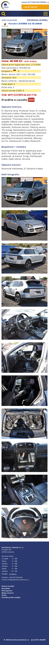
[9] (24, 457)
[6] (24, 357)
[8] (24, 424)
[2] (24, 225)
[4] (24, 291)
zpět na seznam (9, 19)
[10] (24, 490)
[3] (24, 258)
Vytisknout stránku (37, 19)
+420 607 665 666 (30, 7)
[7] (24, 391)
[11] (24, 523)
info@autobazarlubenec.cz (18, 580)
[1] (24, 192)
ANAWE (42, 640)
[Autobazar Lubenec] (5, 5)
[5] (24, 324)
